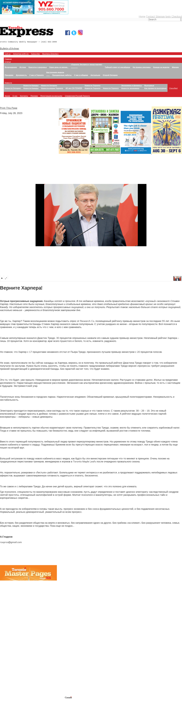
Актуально (95, 75)
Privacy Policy (11, 700)
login (168, 16)
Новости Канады (30, 85)
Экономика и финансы (131, 85)
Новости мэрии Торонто (52, 88)
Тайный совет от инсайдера (117, 67)
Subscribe (35, 54)
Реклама (34, 96)
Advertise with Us (21, 54)
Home (142, 16)
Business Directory (50, 54)
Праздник (9, 75)
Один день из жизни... (58, 67)
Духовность (21, 75)
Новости (8, 83)
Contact (150, 16)
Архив (7, 96)
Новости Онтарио (13, 88)
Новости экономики (130, 88)
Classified (173, 88)
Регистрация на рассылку (51, 96)
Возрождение (11, 67)
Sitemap (160, 16)
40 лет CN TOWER (74, 88)
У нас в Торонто (36, 75)
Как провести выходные (155, 88)
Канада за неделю (161, 67)
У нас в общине (81, 75)
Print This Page (8, 107)
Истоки (23, 67)
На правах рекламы (142, 67)
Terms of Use (3, 700)
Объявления (7, 659)
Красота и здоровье (38, 67)
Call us (8, 54)
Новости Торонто (92, 85)
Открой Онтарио (110, 75)
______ (74, 67)
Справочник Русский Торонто (77, 96)
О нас (15, 96)
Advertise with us (10, 683)
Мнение (175, 67)
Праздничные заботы (62, 75)
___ (48, 75)
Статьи (8, 61)
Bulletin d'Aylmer (9, 48)
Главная (8, 59)
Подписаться (7, 650)
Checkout (176, 16)
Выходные (149, 85)
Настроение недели (55, 72)
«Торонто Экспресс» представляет (86, 64)
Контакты (24, 96)
